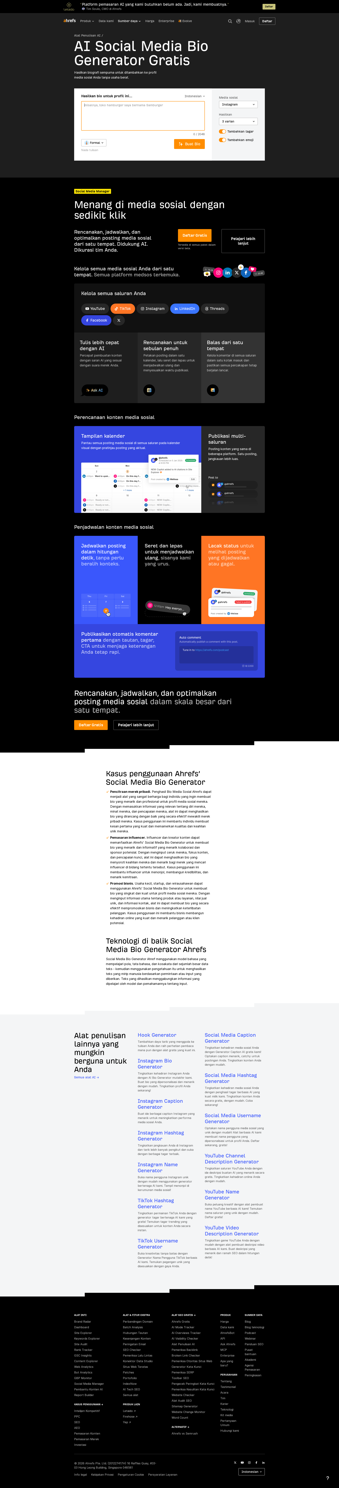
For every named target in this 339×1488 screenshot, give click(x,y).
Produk (85, 21)
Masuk (250, 21)
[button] (230, 21)
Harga (149, 21)
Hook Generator (157, 1035)
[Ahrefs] (72, 20)
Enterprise (166, 21)
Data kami (106, 21)
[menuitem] (89, 22)
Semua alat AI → (86, 1077)
